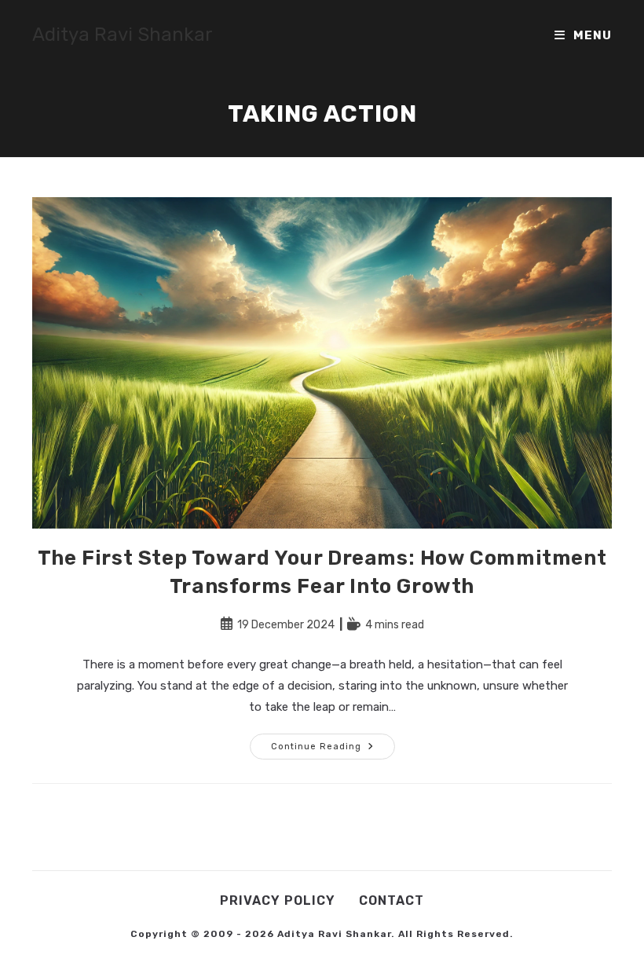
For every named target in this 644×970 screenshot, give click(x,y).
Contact (391, 900)
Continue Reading (333, 750)
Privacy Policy (277, 900)
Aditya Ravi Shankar (122, 35)
